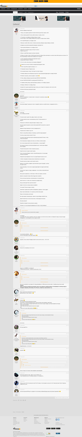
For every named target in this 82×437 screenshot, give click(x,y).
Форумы (15, 12)
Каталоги (20, 8)
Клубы (25, 418)
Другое (14, 424)
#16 (67, 348)
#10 (67, 271)
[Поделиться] (66, 28)
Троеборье (15, 421)
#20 (67, 389)
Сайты (25, 421)
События (46, 421)
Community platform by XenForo (41, 415)
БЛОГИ (25, 8)
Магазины (25, 419)
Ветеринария (47, 422)
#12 (67, 298)
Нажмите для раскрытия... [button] (44, 227)
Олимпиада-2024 (16, 422)
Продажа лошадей (37, 423)
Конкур (14, 419)
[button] (23, 12)
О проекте (57, 422)
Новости (3, 8)
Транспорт (36, 421)
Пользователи (30, 12)
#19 (67, 381)
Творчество (47, 423)
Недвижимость (36, 422)
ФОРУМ (29, 8)
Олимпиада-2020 (16, 423)
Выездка (14, 418)
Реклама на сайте (59, 423)
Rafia (14, 25)
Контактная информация (60, 424)
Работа (35, 419)
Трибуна (46, 419)
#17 (67, 356)
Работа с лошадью (48, 418)
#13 (67, 310)
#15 (67, 333)
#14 (67, 325)
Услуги (35, 418)
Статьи (8, 8)
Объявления (14, 8)
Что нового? (20, 12)
